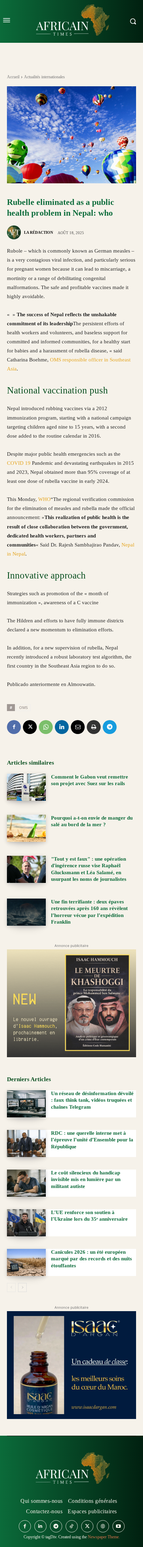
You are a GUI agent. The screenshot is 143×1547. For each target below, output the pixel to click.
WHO (44, 499)
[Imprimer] (94, 727)
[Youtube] (118, 1526)
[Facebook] (14, 727)
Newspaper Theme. (104, 1536)
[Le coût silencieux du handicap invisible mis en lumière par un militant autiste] (26, 1183)
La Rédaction (38, 232)
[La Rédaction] (15, 232)
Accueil (13, 76)
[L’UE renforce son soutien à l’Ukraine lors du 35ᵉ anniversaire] (26, 1222)
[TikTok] (72, 1526)
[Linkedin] (62, 727)
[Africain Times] (71, 1469)
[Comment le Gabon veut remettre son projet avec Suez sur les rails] (26, 787)
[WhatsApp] (46, 727)
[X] (30, 727)
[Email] (78, 727)
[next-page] (22, 1287)
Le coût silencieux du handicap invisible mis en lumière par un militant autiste (85, 1179)
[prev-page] (11, 1287)
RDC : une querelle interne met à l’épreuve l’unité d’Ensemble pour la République (92, 1139)
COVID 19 (19, 463)
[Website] (103, 1526)
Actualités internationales (44, 76)
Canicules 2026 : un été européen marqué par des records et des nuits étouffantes (91, 1258)
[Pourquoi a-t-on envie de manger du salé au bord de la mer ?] (26, 828)
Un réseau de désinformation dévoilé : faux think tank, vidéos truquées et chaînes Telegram (92, 1100)
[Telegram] (110, 727)
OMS (23, 707)
